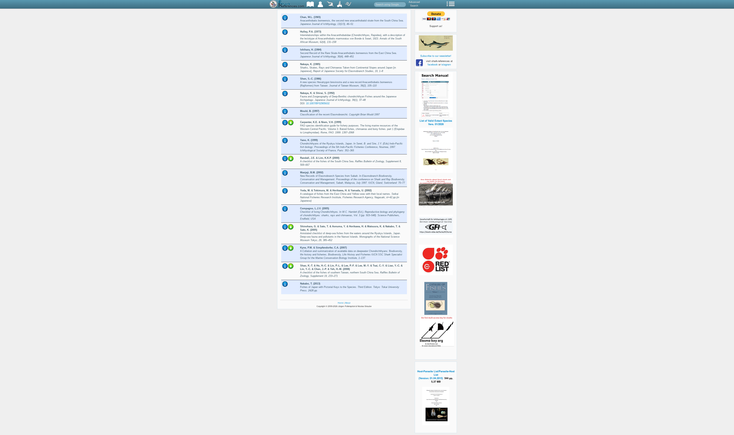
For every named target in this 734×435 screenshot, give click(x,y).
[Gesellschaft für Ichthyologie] (436, 226)
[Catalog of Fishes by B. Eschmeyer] (436, 298)
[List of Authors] (320, 4)
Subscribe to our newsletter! (435, 56)
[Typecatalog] (339, 4)
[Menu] (451, 4)
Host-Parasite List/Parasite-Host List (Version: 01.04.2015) (436, 374)
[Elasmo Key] (437, 331)
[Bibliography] (310, 4)
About (347, 302)
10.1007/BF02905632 (318, 103)
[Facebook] (436, 43)
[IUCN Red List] (436, 260)
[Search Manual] (436, 94)
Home (340, 302)
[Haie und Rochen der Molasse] (436, 193)
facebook (433, 64)
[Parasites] (348, 4)
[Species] (330, 4)
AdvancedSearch (414, 3)
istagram (446, 64)
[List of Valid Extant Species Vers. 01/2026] (436, 150)
